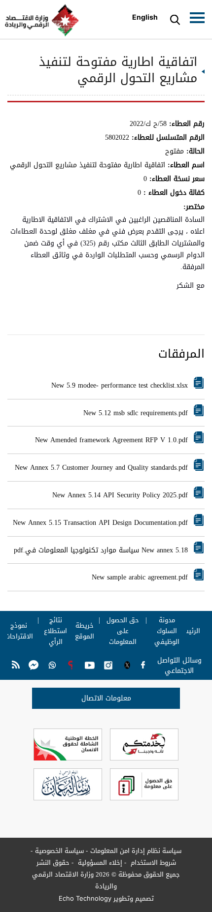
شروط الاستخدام (152, 862)
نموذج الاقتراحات (19, 631)
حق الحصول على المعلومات (122, 631)
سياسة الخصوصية (59, 851)
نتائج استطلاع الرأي (55, 631)
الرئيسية (188, 631)
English (145, 17)
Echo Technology (85, 898)
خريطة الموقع (84, 631)
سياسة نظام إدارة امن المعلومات (135, 851)
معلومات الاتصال (106, 698)
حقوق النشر (53, 862)
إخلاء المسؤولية (99, 862)
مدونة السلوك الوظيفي (166, 631)
